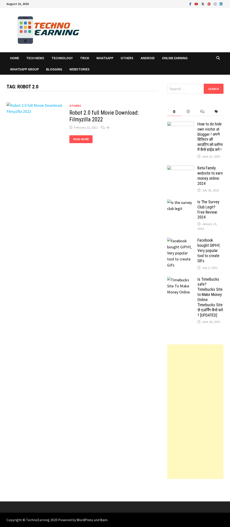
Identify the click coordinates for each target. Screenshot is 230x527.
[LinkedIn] (221, 3)
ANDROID (148, 58)
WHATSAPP (104, 58)
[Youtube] (196, 3)
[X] (203, 3)
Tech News (35, 58)
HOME (14, 58)
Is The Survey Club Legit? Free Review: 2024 (208, 209)
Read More (81, 139)
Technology (62, 58)
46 (107, 127)
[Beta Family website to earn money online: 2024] (180, 168)
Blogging (54, 69)
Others (127, 58)
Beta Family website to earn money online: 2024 (210, 176)
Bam (103, 520)
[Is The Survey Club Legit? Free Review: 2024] (180, 202)
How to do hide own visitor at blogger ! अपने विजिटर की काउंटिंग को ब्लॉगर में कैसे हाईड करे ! (210, 137)
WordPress (85, 520)
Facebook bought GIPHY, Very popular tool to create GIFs (208, 250)
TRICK (84, 58)
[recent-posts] (188, 111)
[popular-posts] (174, 111)
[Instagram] (216, 3)
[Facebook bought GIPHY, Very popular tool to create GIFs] (180, 240)
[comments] (202, 111)
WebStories (79, 69)
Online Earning (175, 58)
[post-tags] (216, 111)
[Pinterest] (209, 3)
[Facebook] (190, 3)
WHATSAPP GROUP (24, 69)
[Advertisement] (195, 411)
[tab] (174, 111)
